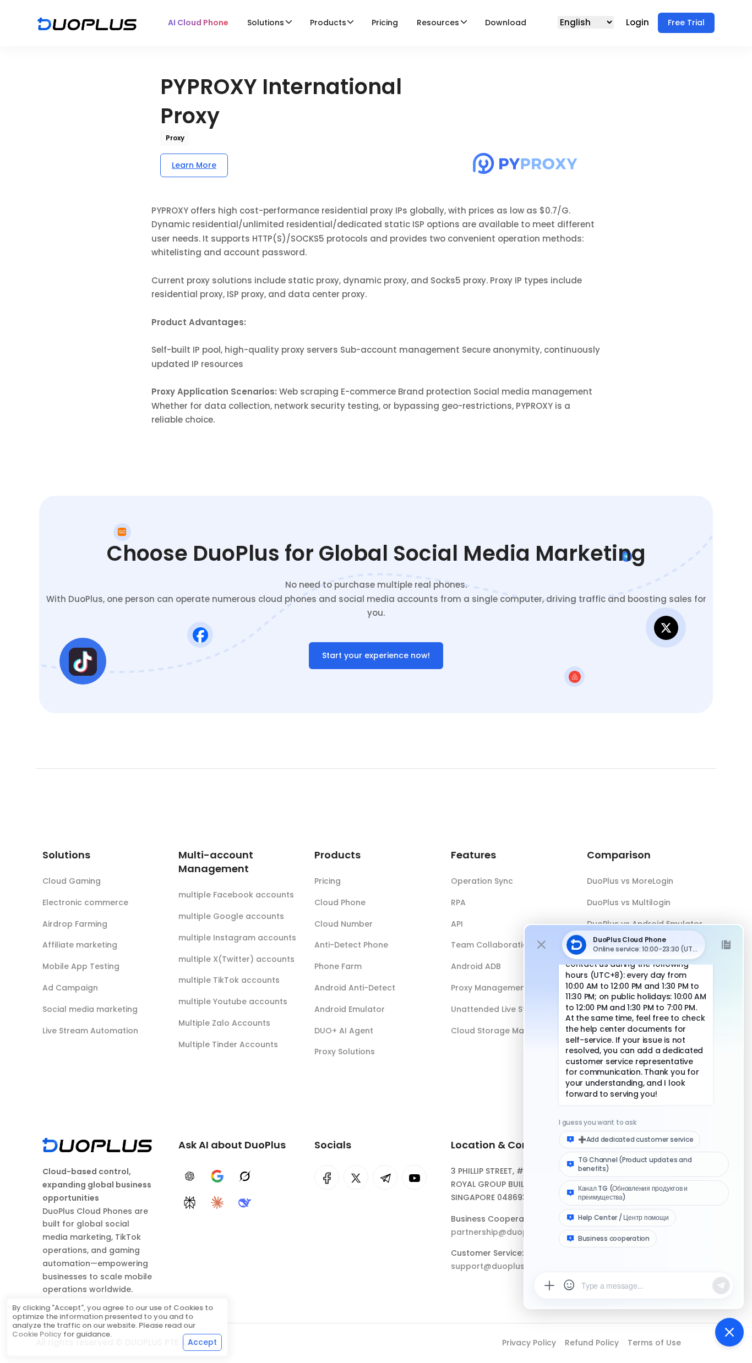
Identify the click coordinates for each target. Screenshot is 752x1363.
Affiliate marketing (79, 944)
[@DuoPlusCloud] (414, 1177)
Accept (202, 1342)
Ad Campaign (70, 987)
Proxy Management (489, 987)
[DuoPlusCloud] (356, 1177)
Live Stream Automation (90, 1030)
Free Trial (686, 22)
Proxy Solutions (344, 1051)
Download (505, 22)
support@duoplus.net (495, 1266)
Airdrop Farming (74, 923)
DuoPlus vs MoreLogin (630, 880)
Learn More (194, 165)
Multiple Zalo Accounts (224, 1022)
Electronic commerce (85, 902)
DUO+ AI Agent (343, 1030)
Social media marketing (90, 1009)
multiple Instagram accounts (237, 937)
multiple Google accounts (231, 916)
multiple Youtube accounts (232, 1001)
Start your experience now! (376, 655)
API (457, 923)
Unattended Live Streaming (505, 1009)
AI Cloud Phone (198, 22)
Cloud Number (343, 923)
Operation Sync (482, 880)
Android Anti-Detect (354, 987)
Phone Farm (338, 966)
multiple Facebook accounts (236, 894)
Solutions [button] (265, 22)
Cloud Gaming (71, 880)
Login (638, 22)
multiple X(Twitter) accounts (236, 959)
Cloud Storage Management (508, 1030)
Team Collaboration (492, 944)
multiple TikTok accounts (229, 980)
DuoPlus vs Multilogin (629, 902)
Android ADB (476, 966)
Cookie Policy (37, 1334)
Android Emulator (349, 1009)
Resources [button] (438, 22)
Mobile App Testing (80, 966)
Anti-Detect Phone (351, 944)
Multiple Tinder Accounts (228, 1044)
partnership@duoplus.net (502, 1232)
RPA (458, 902)
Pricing (385, 22)
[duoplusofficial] (326, 1177)
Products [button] (328, 22)
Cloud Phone (340, 902)
